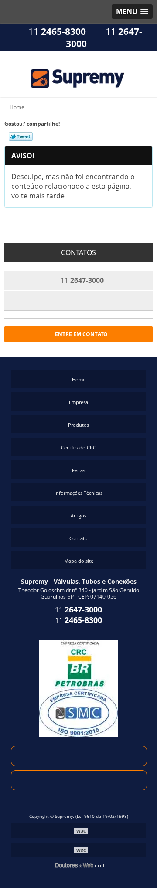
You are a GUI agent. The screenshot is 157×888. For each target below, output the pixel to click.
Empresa (78, 402)
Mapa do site (78, 561)
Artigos (78, 515)
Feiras (78, 470)
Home (78, 379)
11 (56, 31)
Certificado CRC (78, 447)
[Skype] (79, 780)
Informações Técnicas (78, 493)
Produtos (78, 425)
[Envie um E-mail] (79, 756)
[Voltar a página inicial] (78, 73)
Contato (78, 538)
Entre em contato (81, 334)
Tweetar (21, 136)
